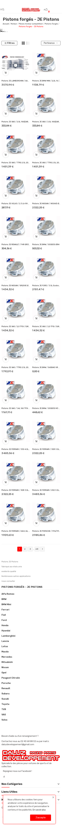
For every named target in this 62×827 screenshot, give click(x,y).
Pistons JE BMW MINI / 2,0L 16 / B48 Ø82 (46, 81)
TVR (4, 709)
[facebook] (4, 777)
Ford (4, 620)
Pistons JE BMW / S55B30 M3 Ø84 (46, 408)
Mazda (5, 651)
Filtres (11, 43)
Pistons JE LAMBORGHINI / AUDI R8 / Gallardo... (16, 81)
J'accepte (41, 817)
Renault (6, 688)
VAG (4, 714)
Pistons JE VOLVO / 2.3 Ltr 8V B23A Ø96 (16, 204)
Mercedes (7, 657)
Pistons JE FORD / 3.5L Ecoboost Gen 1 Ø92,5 (46, 286)
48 (37, 549)
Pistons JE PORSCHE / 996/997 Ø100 (46, 531)
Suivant (42, 549)
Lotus (5, 646)
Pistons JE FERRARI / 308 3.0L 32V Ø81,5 (46, 449)
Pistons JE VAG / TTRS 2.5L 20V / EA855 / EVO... (16, 163)
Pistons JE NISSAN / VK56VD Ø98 (46, 204)
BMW (4, 599)
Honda (5, 625)
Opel (4, 672)
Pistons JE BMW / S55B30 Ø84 (45, 244)
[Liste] (28, 43)
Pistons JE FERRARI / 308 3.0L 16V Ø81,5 (16, 490)
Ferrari (5, 609)
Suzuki (5, 699)
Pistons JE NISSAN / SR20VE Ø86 (16, 286)
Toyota (5, 704)
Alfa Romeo (8, 594)
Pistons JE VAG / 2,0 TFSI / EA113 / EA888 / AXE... (16, 326)
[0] (46, 10)
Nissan (5, 667)
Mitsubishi (7, 662)
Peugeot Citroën (11, 678)
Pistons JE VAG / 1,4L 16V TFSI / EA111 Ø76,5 (16, 408)
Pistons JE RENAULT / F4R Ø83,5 (16, 244)
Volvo (4, 720)
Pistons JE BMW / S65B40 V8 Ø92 (46, 367)
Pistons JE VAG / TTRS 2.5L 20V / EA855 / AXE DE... (16, 367)
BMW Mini (6, 604)
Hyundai (6, 630)
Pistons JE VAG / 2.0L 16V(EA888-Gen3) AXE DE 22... (16, 122)
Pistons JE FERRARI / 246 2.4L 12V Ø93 (16, 531)
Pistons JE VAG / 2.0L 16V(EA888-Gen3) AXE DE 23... (46, 122)
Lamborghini (8, 636)
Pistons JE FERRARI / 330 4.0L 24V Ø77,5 (16, 449)
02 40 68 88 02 (28, 741)
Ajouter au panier (5, 72)
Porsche (6, 683)
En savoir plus (39, 810)
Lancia (5, 641)
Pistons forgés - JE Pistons (22, 587)
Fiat (4, 615)
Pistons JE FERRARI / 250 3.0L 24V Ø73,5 (46, 490)
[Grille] (23, 43)
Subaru (5, 693)
